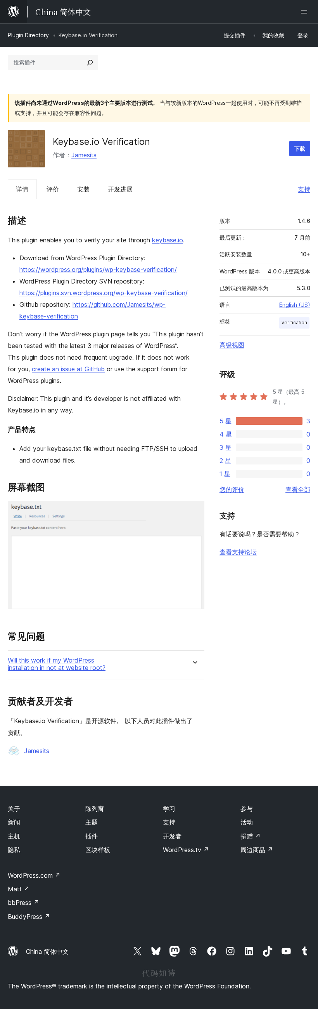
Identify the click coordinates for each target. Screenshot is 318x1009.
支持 (304, 189)
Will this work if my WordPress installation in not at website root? (56, 664)
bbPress (23, 902)
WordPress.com (34, 875)
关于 (14, 808)
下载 (299, 148)
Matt (18, 889)
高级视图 (231, 345)
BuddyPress (29, 916)
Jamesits (84, 155)
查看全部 (297, 489)
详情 (22, 189)
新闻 (14, 822)
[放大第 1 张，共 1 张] (194, 511)
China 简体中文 (47, 951)
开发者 (172, 836)
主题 (91, 822)
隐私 (14, 850)
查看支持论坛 (238, 552)
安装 (83, 189)
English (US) (294, 304)
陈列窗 (94, 808)
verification (294, 322)
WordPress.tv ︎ (186, 850)
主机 (14, 836)
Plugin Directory (28, 35)
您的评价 (231, 489)
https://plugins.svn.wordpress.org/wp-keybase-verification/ (103, 293)
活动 (246, 822)
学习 (169, 808)
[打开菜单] (305, 11)
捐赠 (250, 836)
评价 (53, 189)
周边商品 (256, 850)
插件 (91, 836)
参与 (246, 808)
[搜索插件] (90, 62)
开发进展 (120, 189)
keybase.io (167, 240)
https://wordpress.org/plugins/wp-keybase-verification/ (98, 269)
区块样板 (97, 850)
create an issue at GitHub (68, 369)
